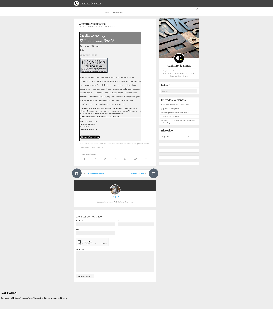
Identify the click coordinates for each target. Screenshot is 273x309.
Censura (102, 143)
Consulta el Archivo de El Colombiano (175, 105)
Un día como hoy (96, 147)
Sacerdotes (84, 147)
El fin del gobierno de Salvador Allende (175, 113)
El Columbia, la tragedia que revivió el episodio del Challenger (178, 121)
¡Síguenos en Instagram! (170, 109)
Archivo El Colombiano (88, 143)
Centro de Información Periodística (121, 143)
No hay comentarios (108, 26)
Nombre (79, 221)
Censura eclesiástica (92, 24)
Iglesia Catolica (143, 143)
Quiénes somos (117, 12)
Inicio (107, 12)
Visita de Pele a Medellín (170, 116)
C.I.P (115, 197)
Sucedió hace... (93, 26)
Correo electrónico (124, 221)
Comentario (80, 249)
